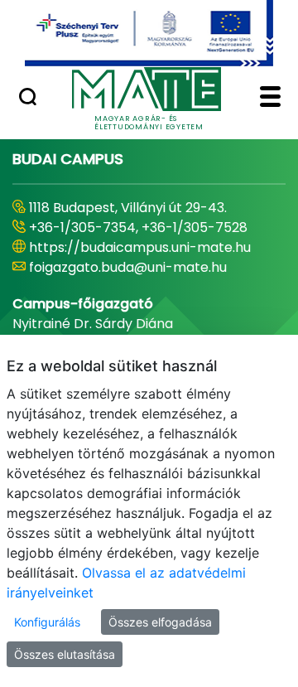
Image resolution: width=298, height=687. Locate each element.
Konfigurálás (47, 622)
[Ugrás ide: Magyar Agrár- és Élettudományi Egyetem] (149, 33)
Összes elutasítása (64, 654)
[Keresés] (27, 98)
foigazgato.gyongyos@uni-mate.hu (143, 287)
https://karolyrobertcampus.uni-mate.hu (137, 257)
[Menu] (270, 98)
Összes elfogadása (160, 622)
